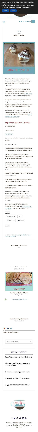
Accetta (5, 10)
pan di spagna (28, 93)
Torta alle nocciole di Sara (19, 267)
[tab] (4, 328)
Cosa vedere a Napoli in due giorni (17, 378)
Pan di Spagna (9, 134)
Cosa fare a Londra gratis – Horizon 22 (18, 357)
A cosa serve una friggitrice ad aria (17, 372)
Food (19, 31)
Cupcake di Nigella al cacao (19, 319)
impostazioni (26, 7)
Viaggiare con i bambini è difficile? (17, 385)
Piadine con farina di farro (19, 293)
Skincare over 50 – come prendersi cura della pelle (17, 364)
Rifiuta (13, 10)
